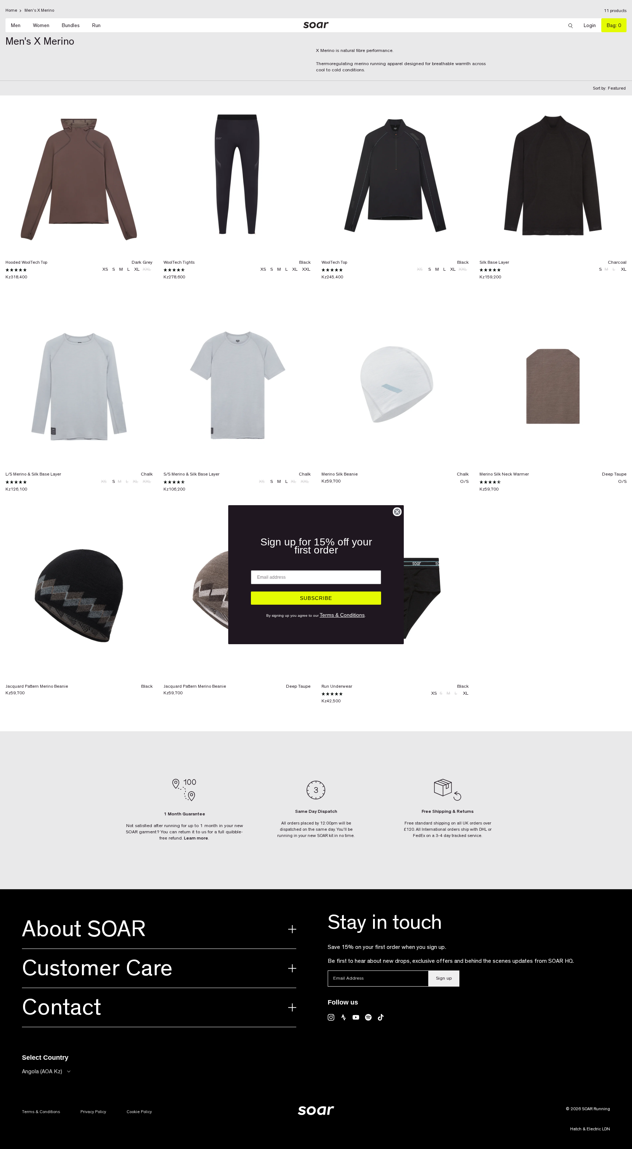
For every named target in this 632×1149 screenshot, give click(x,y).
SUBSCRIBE (316, 598)
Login (592, 25)
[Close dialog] (397, 511)
